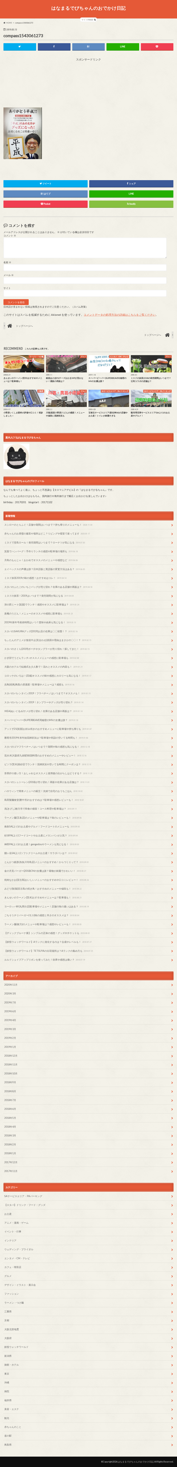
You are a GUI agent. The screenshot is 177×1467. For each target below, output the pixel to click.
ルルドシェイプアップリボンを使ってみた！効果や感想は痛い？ (44, 959)
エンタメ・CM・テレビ (17, 1258)
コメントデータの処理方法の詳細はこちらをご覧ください (120, 314)
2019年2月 (10, 1037)
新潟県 (8, 1355)
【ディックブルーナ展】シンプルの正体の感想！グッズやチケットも (47, 933)
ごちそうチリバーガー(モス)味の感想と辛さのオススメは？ (41, 915)
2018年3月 (10, 1135)
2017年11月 (10, 1171)
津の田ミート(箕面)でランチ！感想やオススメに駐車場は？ (41, 604)
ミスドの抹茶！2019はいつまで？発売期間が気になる (39, 595)
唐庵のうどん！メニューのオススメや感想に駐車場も (38, 613)
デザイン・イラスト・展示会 (20, 1284)
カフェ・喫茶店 (12, 1267)
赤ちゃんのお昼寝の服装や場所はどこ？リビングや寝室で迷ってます (47, 533)
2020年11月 (10, 984)
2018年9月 (10, 1082)
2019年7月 (10, 1002)
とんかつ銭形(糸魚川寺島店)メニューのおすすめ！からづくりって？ (46, 862)
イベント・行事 (12, 1231)
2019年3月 (10, 1029)
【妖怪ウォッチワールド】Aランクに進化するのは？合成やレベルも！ (48, 941)
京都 (6, 1320)
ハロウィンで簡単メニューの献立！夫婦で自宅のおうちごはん (43, 791)
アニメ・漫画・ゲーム (16, 1222)
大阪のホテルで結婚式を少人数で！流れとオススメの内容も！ (43, 666)
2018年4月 (10, 1126)
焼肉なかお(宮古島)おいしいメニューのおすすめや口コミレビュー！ (46, 879)
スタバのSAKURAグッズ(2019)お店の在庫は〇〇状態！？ (41, 631)
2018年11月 (10, 1064)
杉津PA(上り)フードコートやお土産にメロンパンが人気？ (41, 835)
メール (8, 275)
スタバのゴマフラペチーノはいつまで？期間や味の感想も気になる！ (47, 746)
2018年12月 (10, 1055)
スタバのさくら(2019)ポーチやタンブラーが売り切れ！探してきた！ (47, 648)
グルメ (8, 1275)
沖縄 (6, 1382)
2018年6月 (10, 1108)
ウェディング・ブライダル (18, 1249)
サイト (7, 288)
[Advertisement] (88, 83)
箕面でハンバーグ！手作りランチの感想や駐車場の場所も (41, 551)
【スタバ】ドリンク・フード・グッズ (24, 1204)
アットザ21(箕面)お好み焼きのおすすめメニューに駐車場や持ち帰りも (48, 728)
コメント (9, 235)
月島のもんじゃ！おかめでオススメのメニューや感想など (41, 560)
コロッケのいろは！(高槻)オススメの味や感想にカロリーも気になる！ (47, 675)
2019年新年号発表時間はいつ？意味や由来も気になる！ (40, 622)
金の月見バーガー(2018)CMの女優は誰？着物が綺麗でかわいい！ (45, 870)
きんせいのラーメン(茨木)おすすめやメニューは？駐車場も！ (43, 897)
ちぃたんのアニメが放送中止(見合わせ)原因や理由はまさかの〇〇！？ (47, 640)
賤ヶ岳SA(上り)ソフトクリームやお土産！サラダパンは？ (40, 853)
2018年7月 (10, 1100)
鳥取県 (8, 1444)
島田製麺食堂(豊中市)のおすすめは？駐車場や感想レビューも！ (44, 799)
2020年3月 (10, 993)
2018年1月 (10, 1153)
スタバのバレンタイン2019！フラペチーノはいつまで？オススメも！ (47, 693)
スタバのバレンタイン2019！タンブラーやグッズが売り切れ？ (43, 702)
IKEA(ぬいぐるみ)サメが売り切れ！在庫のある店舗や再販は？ (43, 711)
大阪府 (8, 1338)
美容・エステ (11, 1409)
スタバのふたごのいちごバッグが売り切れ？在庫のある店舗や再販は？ (48, 586)
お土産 (8, 1213)
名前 (7, 262)
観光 (6, 1418)
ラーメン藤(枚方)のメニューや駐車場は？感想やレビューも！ (43, 924)
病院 (6, 1391)
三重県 (8, 1311)
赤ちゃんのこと (12, 1426)
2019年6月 (10, 1011)
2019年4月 (10, 1020)
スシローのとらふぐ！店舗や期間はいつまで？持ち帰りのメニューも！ (48, 524)
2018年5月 (10, 1117)
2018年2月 (10, 1144)
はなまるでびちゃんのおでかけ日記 (88, 8)
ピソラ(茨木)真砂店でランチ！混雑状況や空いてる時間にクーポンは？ (47, 764)
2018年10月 (10, 1073)
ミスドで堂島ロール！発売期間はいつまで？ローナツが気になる (44, 542)
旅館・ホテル (11, 1364)
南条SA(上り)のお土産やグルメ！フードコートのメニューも (42, 826)
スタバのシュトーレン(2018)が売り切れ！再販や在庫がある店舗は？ (47, 782)
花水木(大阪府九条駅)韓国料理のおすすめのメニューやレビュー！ (45, 755)
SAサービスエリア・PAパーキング (23, 1196)
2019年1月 (10, 1046)
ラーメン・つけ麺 (14, 1302)
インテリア (10, 1240)
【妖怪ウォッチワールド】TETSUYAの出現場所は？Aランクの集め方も (48, 950)
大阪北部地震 (11, 1329)
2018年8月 (10, 1091)
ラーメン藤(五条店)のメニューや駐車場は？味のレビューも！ (43, 817)
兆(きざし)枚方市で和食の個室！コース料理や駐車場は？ (40, 808)
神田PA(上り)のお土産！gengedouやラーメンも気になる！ (41, 844)
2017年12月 (10, 1162)
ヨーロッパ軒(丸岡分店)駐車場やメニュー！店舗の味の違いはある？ (46, 906)
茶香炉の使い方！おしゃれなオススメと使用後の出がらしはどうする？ (48, 773)
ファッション (11, 1293)
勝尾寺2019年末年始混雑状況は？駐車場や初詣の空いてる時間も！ (46, 737)
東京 (6, 1373)
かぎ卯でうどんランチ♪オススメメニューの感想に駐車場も (41, 657)
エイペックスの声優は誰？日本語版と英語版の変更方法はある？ (44, 569)
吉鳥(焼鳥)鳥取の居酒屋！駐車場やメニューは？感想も (39, 684)
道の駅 (8, 1435)
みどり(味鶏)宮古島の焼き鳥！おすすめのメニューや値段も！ (43, 888)
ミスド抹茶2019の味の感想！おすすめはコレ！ (35, 577)
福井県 (8, 1400)
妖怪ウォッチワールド (16, 1346)
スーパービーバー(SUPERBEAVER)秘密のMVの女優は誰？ (41, 720)
